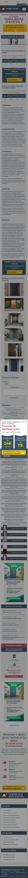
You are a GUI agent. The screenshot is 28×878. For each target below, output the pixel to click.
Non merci (7, 455)
